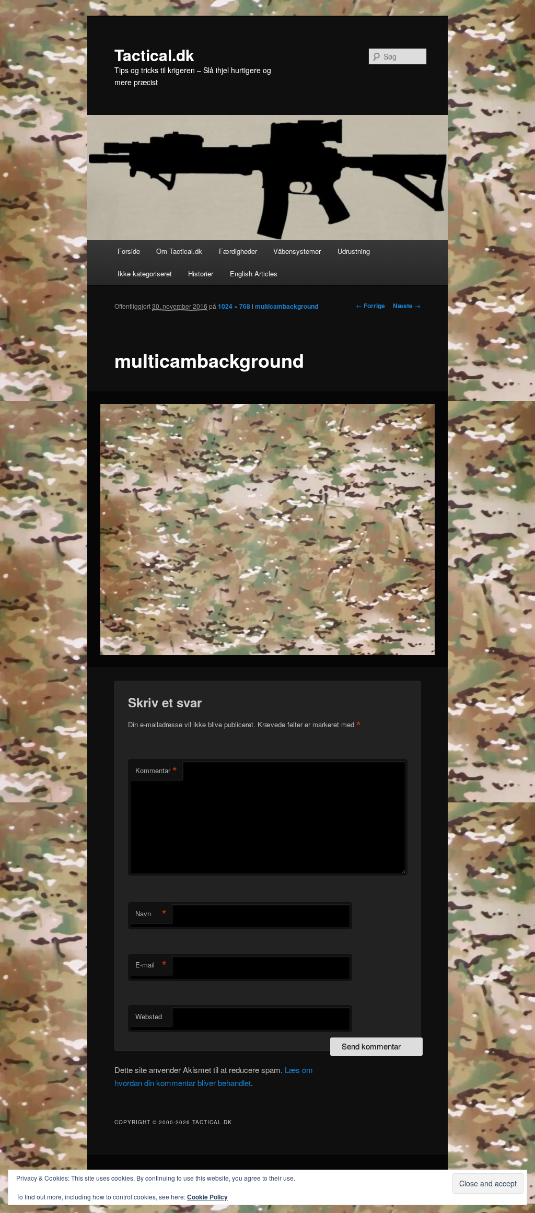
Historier (200, 273)
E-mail (151, 965)
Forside (129, 251)
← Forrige (370, 305)
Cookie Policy (207, 1197)
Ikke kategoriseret (145, 273)
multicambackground (286, 306)
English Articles (253, 273)
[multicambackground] (267, 529)
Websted (148, 1016)
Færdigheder (238, 251)
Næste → (407, 305)
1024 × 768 (234, 306)
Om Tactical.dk (179, 251)
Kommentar (156, 770)
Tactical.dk (154, 54)
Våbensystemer (297, 251)
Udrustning (354, 251)
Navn (151, 913)
